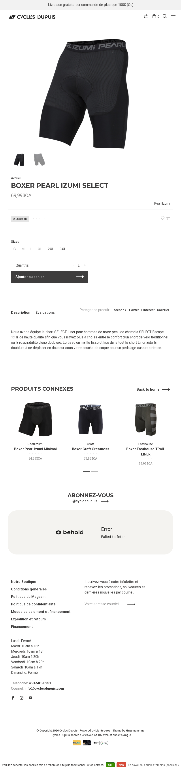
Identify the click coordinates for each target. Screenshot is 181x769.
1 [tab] (88, 471)
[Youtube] (30, 698)
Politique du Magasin (28, 597)
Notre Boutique (23, 582)
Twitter (133, 310)
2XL (51, 249)
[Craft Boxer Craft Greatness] (90, 419)
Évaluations (45, 312)
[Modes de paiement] (77, 744)
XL (40, 249)
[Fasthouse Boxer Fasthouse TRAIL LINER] (145, 419)
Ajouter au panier (29, 277)
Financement (22, 627)
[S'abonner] (130, 604)
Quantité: (22, 265)
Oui (110, 765)
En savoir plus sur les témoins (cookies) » (153, 765)
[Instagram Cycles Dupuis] (21, 698)
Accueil (16, 178)
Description (20, 312)
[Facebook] (13, 698)
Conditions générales (29, 589)
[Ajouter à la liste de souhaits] (163, 219)
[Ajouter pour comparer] (168, 219)
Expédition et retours (28, 619)
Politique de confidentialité (33, 604)
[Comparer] (146, 17)
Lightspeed (103, 730)
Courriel (163, 310)
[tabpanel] (90, 92)
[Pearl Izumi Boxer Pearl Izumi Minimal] (35, 419)
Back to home (148, 389)
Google (126, 735)
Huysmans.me (135, 730)
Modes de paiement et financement (40, 612)
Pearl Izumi (162, 203)
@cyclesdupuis (85, 501)
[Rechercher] (165, 17)
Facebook (119, 310)
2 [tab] (96, 471)
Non (121, 765)
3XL (63, 249)
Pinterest (148, 310)
